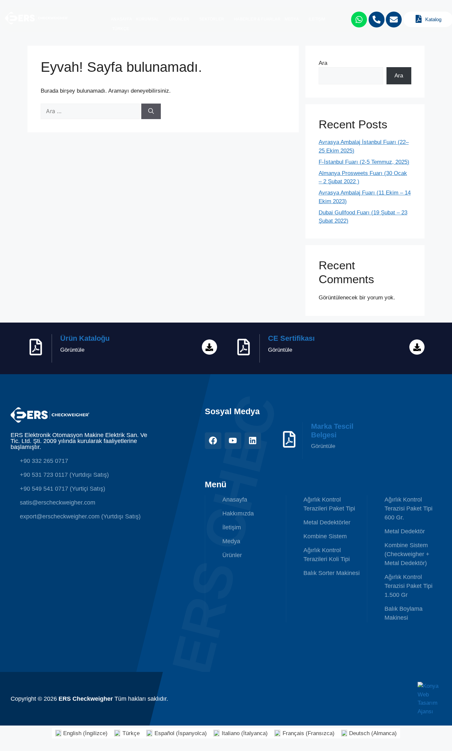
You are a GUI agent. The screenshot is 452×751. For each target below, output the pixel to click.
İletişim (317, 19)
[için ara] (91, 111)
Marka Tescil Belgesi (332, 430)
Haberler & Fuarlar (257, 19)
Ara (323, 63)
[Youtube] (233, 440)
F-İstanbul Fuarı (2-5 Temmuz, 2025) (364, 162)
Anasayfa (121, 19)
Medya (292, 19)
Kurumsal (147, 19)
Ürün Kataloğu (85, 338)
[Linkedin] (253, 440)
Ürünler (179, 19)
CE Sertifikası (291, 338)
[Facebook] (213, 440)
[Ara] (151, 111)
